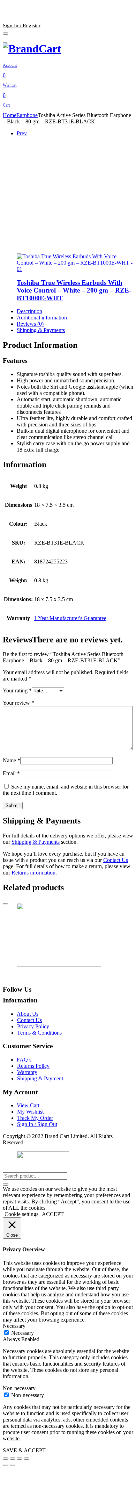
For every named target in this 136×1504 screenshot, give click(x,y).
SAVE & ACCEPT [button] (24, 1450)
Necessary (22, 1333)
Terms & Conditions (39, 1033)
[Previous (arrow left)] (5, 1465)
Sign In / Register (21, 25)
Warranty (27, 1072)
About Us (27, 1014)
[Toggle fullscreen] (19, 1459)
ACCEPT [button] (53, 1214)
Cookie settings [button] (21, 1214)
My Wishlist (30, 1112)
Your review (18, 703)
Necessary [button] (14, 1326)
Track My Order (35, 1118)
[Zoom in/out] (26, 1459)
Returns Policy (33, 1066)
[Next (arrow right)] (12, 1465)
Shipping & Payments (41, 330)
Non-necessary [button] (19, 1388)
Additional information (42, 318)
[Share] (12, 1459)
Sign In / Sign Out (37, 1124)
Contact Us (115, 860)
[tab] (75, 311)
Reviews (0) (30, 324)
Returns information (33, 873)
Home (9, 115)
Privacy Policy (33, 1026)
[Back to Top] (5, 904)
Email (11, 773)
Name (11, 760)
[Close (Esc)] (5, 1459)
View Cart (28, 1105)
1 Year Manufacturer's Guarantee (70, 618)
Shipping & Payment (40, 1078)
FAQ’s (24, 1060)
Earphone (27, 115)
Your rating (17, 690)
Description (29, 311)
